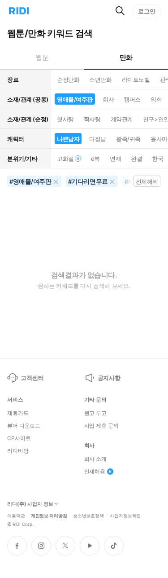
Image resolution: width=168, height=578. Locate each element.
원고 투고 (95, 413)
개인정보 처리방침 (49, 515)
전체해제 (147, 181)
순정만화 (68, 79)
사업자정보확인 (125, 515)
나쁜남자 (68, 138)
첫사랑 (65, 119)
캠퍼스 (132, 99)
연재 (115, 158)
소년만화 (100, 79)
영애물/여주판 (75, 99)
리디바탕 (18, 451)
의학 (156, 99)
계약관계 (122, 119)
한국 (157, 158)
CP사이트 (18, 438)
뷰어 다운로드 (23, 426)
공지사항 (109, 377)
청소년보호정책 (88, 515)
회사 (108, 99)
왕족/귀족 (128, 138)
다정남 (97, 138)
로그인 (146, 11)
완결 (136, 158)
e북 (95, 158)
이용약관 (16, 515)
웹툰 (41, 57)
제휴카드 (18, 413)
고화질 (65, 158)
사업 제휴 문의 (101, 426)
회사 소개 (95, 459)
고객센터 (32, 377)
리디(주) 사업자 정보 (30, 504)
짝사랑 (92, 119)
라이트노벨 (136, 79)
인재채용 (95, 471)
